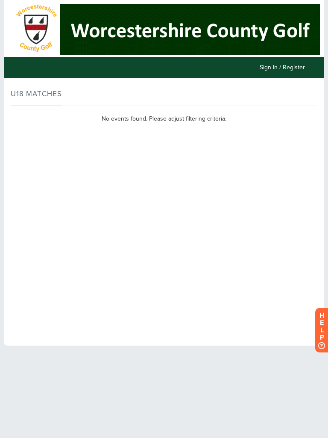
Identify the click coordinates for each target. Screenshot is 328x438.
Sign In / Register (282, 67)
